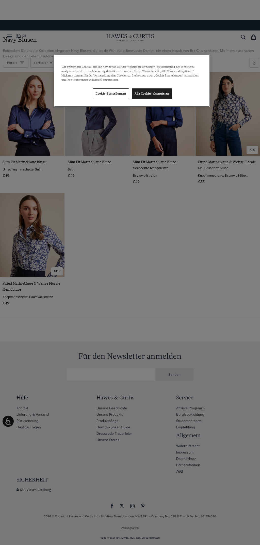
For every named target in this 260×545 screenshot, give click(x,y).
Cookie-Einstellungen (111, 93)
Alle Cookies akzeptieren (152, 93)
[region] (132, 81)
